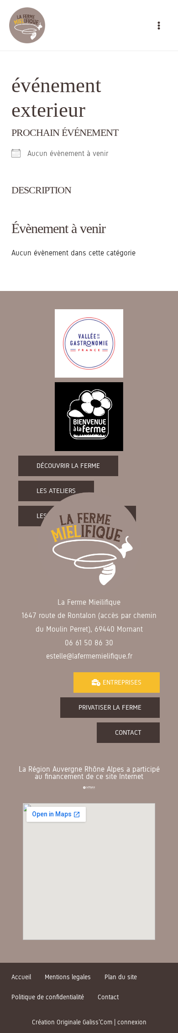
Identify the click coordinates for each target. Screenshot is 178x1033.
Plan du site (121, 977)
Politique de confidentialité (47, 997)
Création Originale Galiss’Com (72, 1022)
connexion (132, 1022)
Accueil (21, 977)
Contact (108, 997)
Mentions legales (68, 977)
